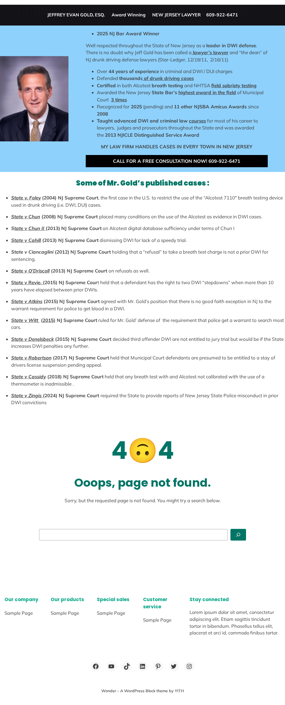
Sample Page (18, 613)
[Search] (238, 535)
